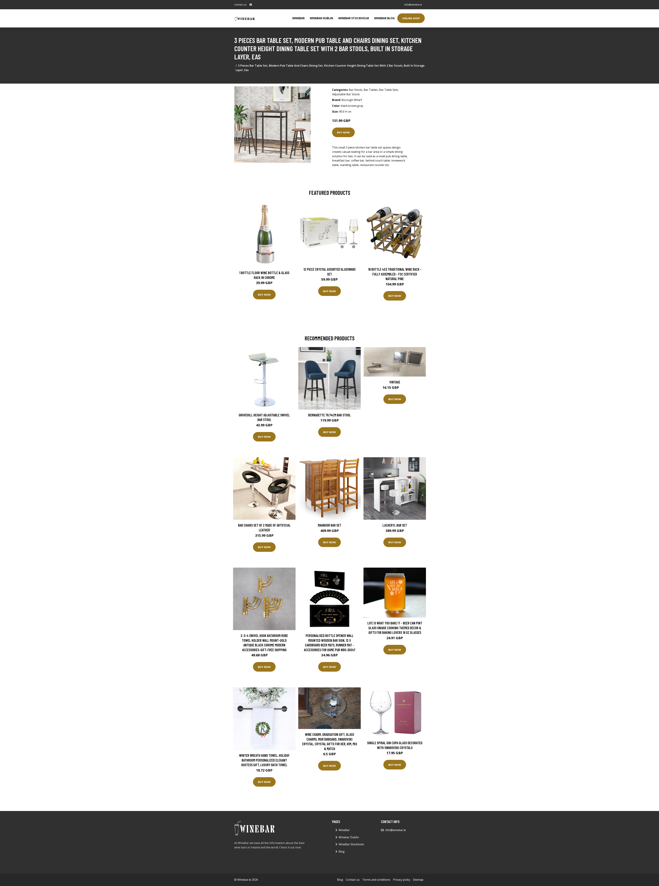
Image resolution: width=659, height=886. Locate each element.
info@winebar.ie (413, 4)
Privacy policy (401, 880)
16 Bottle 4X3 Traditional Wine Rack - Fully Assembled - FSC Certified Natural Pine (394, 274)
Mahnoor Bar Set (329, 525)
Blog (342, 851)
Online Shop (411, 18)
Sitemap (418, 880)
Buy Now (343, 132)
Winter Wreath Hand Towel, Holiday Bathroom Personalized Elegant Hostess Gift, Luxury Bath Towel (264, 760)
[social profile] (250, 4)
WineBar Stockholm (353, 18)
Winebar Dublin (321, 18)
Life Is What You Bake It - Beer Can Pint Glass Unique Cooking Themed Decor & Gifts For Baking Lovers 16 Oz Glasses (394, 628)
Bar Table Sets (388, 90)
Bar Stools (355, 90)
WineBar (298, 18)
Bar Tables (371, 90)
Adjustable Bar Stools (346, 94)
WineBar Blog (384, 18)
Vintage (394, 382)
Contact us (353, 880)
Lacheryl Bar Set (395, 525)
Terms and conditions (376, 880)
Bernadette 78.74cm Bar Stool (329, 415)
